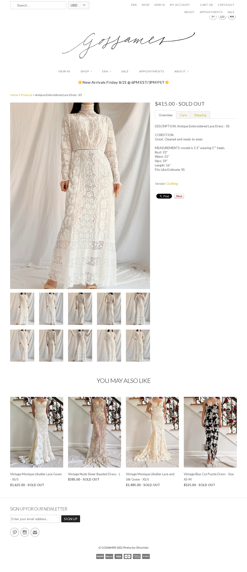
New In (159, 4)
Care (183, 115)
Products (26, 95)
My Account (180, 4)
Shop (146, 4)
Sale (230, 12)
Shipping (200, 115)
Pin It (179, 196)
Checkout (226, 4)
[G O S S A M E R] (123, 41)
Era (134, 4)
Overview (165, 115)
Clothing (172, 184)
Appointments (211, 12)
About (189, 12)
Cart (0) (206, 4)
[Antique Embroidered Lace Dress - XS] (22, 309)
